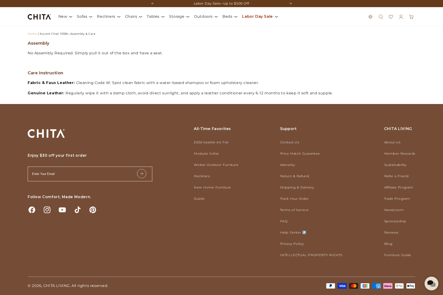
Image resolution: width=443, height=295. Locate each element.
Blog (388, 244)
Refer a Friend (396, 176)
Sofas (82, 16)
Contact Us (289, 142)
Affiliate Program (398, 187)
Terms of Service (294, 210)
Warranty (287, 165)
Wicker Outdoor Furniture (216, 165)
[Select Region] (370, 17)
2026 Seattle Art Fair (211, 142)
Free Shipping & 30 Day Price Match (221, 5)
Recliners (106, 16)
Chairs (131, 16)
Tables (153, 16)
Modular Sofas (206, 153)
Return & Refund (294, 176)
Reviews (391, 232)
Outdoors (203, 16)
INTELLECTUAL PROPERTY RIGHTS (311, 255)
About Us (392, 142)
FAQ (284, 221)
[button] (381, 17)
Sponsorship (395, 221)
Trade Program (397, 199)
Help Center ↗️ (293, 232)
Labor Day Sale (257, 16)
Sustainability (395, 165)
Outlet (199, 199)
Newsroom (394, 210)
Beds (227, 16)
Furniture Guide (397, 255)
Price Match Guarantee (300, 153)
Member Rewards (399, 153)
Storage (176, 16)
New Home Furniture (212, 187)
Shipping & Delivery (297, 187)
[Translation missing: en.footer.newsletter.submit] (142, 174)
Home (32, 33)
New (62, 16)
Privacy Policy (292, 244)
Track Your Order (294, 199)
